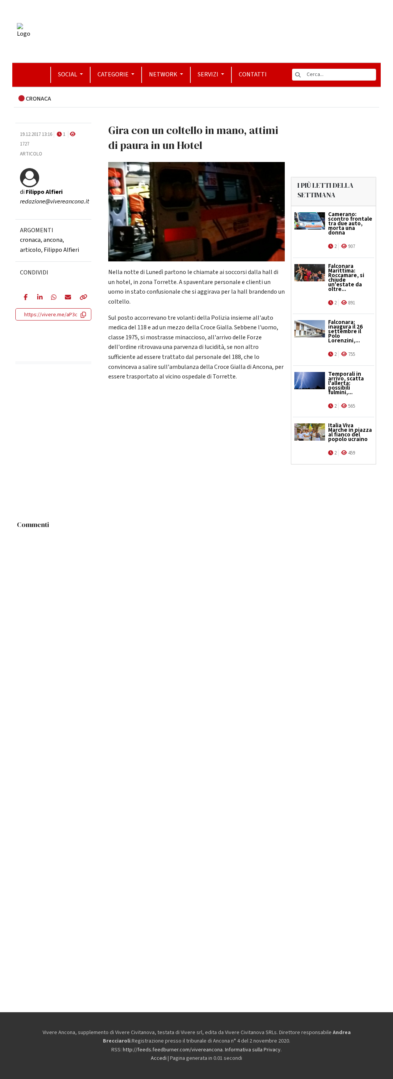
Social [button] (68, 74)
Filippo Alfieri (61, 250)
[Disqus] (196, 628)
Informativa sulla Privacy (253, 1050)
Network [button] (163, 74)
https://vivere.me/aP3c (51, 315)
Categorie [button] (113, 74)
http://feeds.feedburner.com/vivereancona (173, 1050)
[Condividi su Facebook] (25, 298)
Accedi (159, 1058)
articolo (30, 250)
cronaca (30, 240)
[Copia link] (81, 298)
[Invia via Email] (66, 298)
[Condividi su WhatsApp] (52, 298)
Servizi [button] (209, 74)
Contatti (253, 74)
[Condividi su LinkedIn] (38, 298)
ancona (53, 240)
